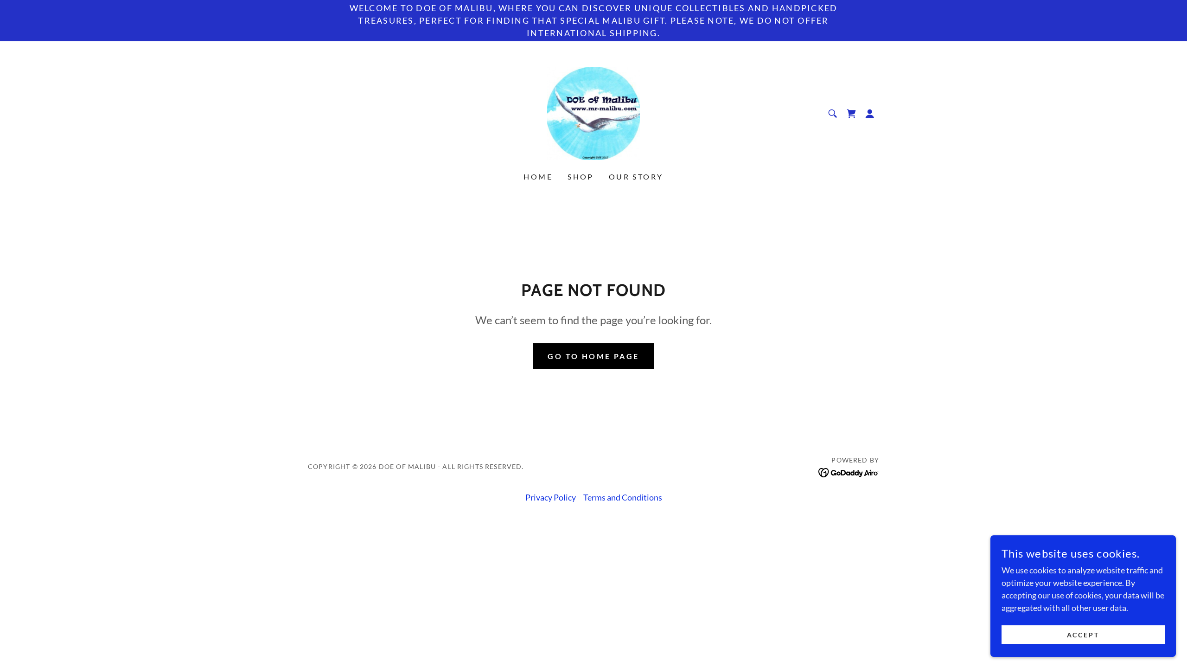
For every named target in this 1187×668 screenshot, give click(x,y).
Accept (1083, 635)
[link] (593, 113)
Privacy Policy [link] (550, 497)
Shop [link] (581, 176)
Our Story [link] (636, 176)
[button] (870, 113)
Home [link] (538, 176)
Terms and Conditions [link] (622, 497)
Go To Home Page (593, 356)
